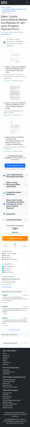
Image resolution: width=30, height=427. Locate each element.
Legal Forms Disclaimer (10, 343)
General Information (9, 381)
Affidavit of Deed (7, 407)
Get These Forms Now (16, 165)
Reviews (5, 359)
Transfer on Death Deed (10, 404)
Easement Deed (7, 402)
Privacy (5, 361)
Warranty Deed (7, 396)
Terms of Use (6, 362)
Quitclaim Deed (7, 393)
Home (4, 353)
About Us (5, 364)
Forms (3, 7)
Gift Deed (5, 395)
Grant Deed (6, 398)
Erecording (6, 374)
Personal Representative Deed (11, 400)
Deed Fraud (6, 383)
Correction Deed (7, 406)
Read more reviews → (15, 329)
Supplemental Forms (9, 372)
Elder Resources (7, 385)
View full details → (7, 287)
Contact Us (6, 357)
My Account (6, 355)
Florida (8, 7)
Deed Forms (6, 370)
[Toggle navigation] (27, 2)
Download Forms (16, 238)
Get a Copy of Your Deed (10, 387)
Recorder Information (9, 380)
